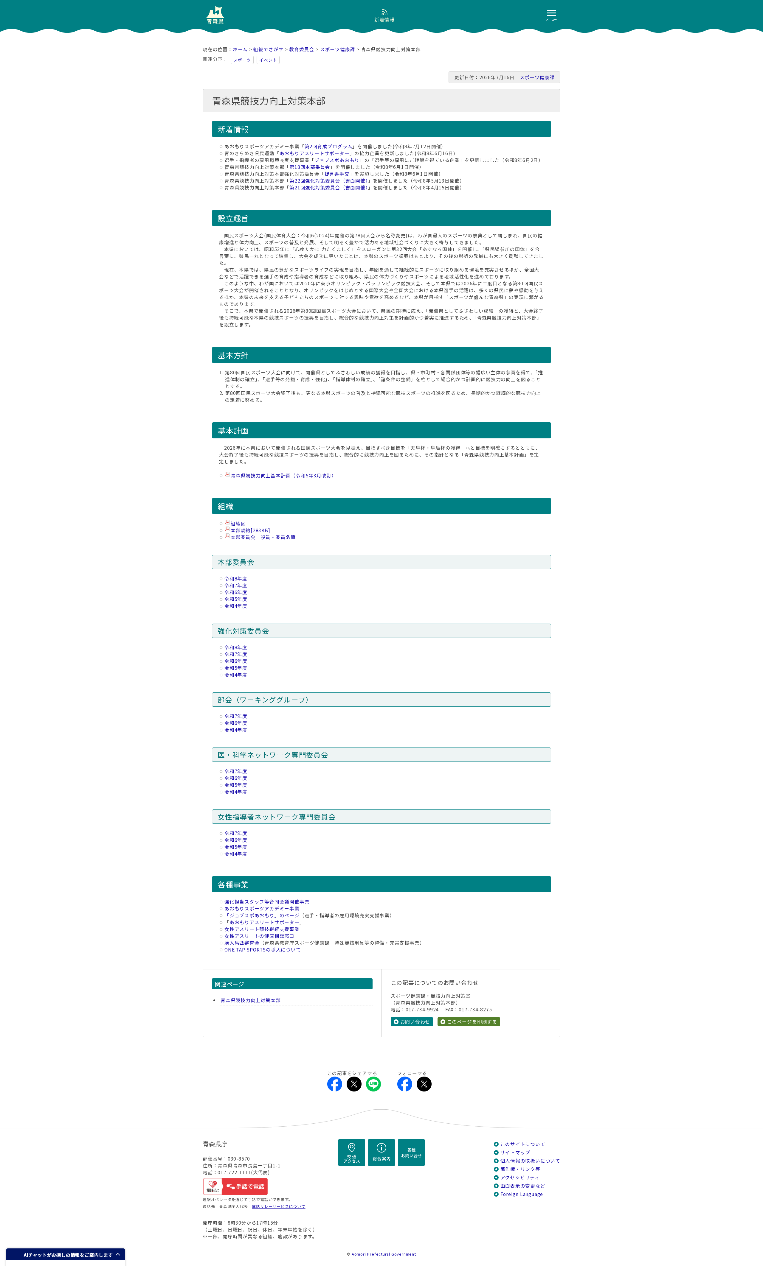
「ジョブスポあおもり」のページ (262, 915)
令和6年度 (235, 592)
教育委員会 (301, 49)
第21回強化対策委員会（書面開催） (328, 187)
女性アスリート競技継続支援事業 (262, 929)
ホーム (240, 49)
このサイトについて (522, 1144)
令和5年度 (235, 599)
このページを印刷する (472, 1021)
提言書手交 (337, 173)
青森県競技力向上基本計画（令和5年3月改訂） (283, 475)
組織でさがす (268, 49)
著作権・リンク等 (520, 1169)
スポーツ (242, 60)
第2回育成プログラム (329, 146)
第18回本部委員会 (309, 166)
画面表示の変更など (522, 1185)
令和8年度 (235, 578)
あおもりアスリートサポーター (315, 153)
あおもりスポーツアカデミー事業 (262, 908)
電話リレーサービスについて (278, 1206)
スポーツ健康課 (337, 49)
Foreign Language (521, 1194)
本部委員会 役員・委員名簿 (263, 537)
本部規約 (250, 530)
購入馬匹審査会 (242, 942)
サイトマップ (515, 1152)
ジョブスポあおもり (336, 160)
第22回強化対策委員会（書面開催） (328, 180)
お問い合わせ (415, 1021)
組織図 (238, 523)
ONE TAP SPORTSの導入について (262, 949)
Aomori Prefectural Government (384, 1254)
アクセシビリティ (520, 1177)
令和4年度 (235, 605)
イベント (268, 60)
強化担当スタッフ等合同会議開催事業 (266, 901)
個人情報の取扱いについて (530, 1160)
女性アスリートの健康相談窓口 (259, 935)
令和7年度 (235, 585)
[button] (65, 1254)
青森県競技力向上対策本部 (250, 1000)
